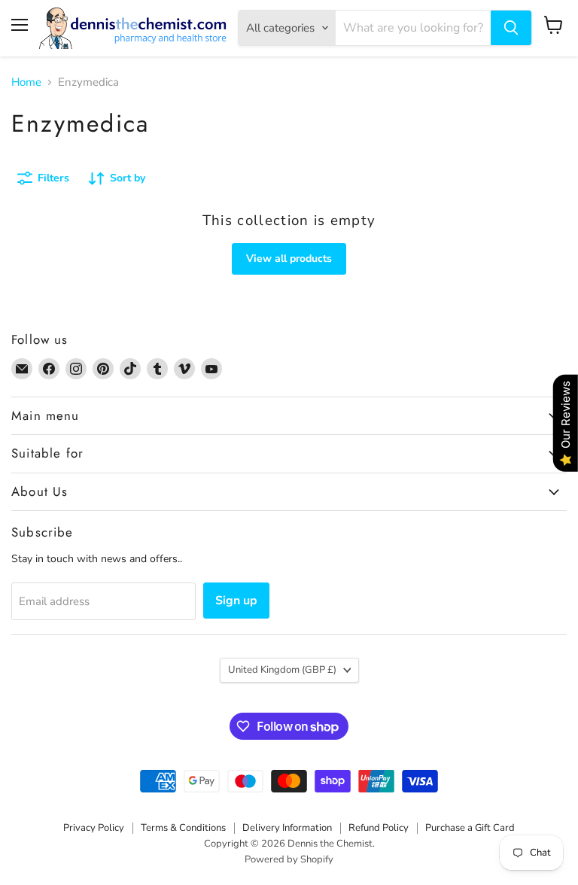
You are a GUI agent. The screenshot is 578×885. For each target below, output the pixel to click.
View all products (289, 258)
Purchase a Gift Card (470, 828)
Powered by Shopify (289, 859)
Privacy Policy (93, 828)
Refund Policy (378, 828)
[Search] (511, 28)
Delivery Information (287, 828)
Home (26, 82)
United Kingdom (282, 670)
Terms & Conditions (183, 828)
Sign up (236, 600)
